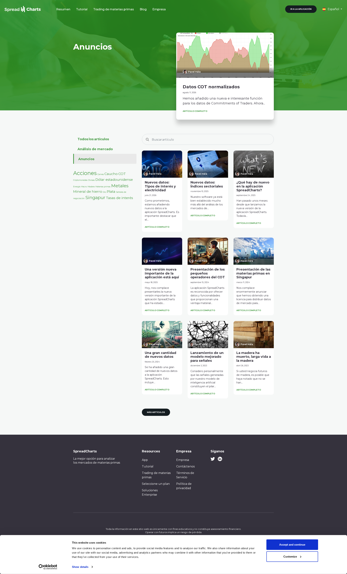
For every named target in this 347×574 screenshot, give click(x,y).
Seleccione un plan (156, 484)
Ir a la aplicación (301, 9)
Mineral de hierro (87, 191)
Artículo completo (195, 111)
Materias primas (102, 186)
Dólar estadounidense (114, 180)
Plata (111, 191)
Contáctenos (185, 466)
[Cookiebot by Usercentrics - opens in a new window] (48, 567)
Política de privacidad (184, 486)
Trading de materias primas (113, 9)
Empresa (159, 9)
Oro (104, 192)
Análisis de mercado (95, 149)
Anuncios (86, 159)
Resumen (63, 9)
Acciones (85, 173)
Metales (119, 185)
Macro (84, 186)
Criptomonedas (80, 180)
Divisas (91, 180)
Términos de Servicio (185, 475)
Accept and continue (292, 544)
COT (122, 174)
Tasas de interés (119, 198)
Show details (80, 566)
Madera (91, 186)
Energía (76, 186)
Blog (143, 9)
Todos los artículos (93, 139)
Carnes (100, 174)
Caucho (111, 174)
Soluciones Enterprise (150, 492)
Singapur (95, 197)
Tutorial (81, 9)
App (145, 460)
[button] (332, 9)
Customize (290, 556)
